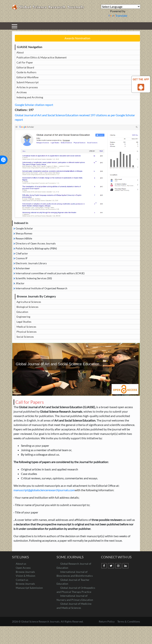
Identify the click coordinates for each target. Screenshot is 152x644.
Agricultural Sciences (28, 301)
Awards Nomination (77, 38)
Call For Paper (24, 62)
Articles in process (27, 87)
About (20, 52)
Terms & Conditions (128, 621)
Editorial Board (25, 67)
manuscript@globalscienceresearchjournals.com (44, 490)
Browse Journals (25, 571)
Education (22, 311)
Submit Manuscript (27, 82)
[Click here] (77, 171)
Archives (21, 92)
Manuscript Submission (29, 587)
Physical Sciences (26, 331)
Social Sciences (25, 336)
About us (21, 563)
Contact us (22, 579)
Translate (121, 15)
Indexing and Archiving (29, 97)
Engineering (23, 316)
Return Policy (107, 621)
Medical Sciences (26, 326)
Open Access (23, 567)
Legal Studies (23, 321)
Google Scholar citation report (34, 104)
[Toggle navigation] (14, 26)
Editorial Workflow (27, 77)
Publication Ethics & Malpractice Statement (41, 57)
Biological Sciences (27, 306)
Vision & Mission (25, 575)
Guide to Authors (26, 72)
